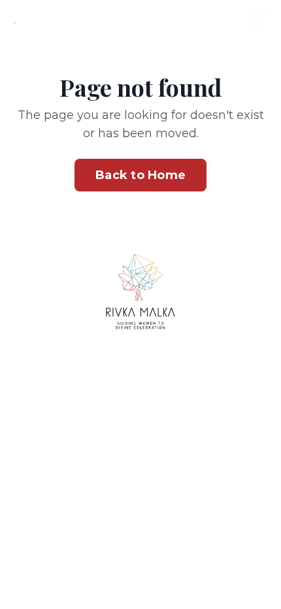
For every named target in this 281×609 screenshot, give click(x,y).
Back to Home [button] (140, 175)
